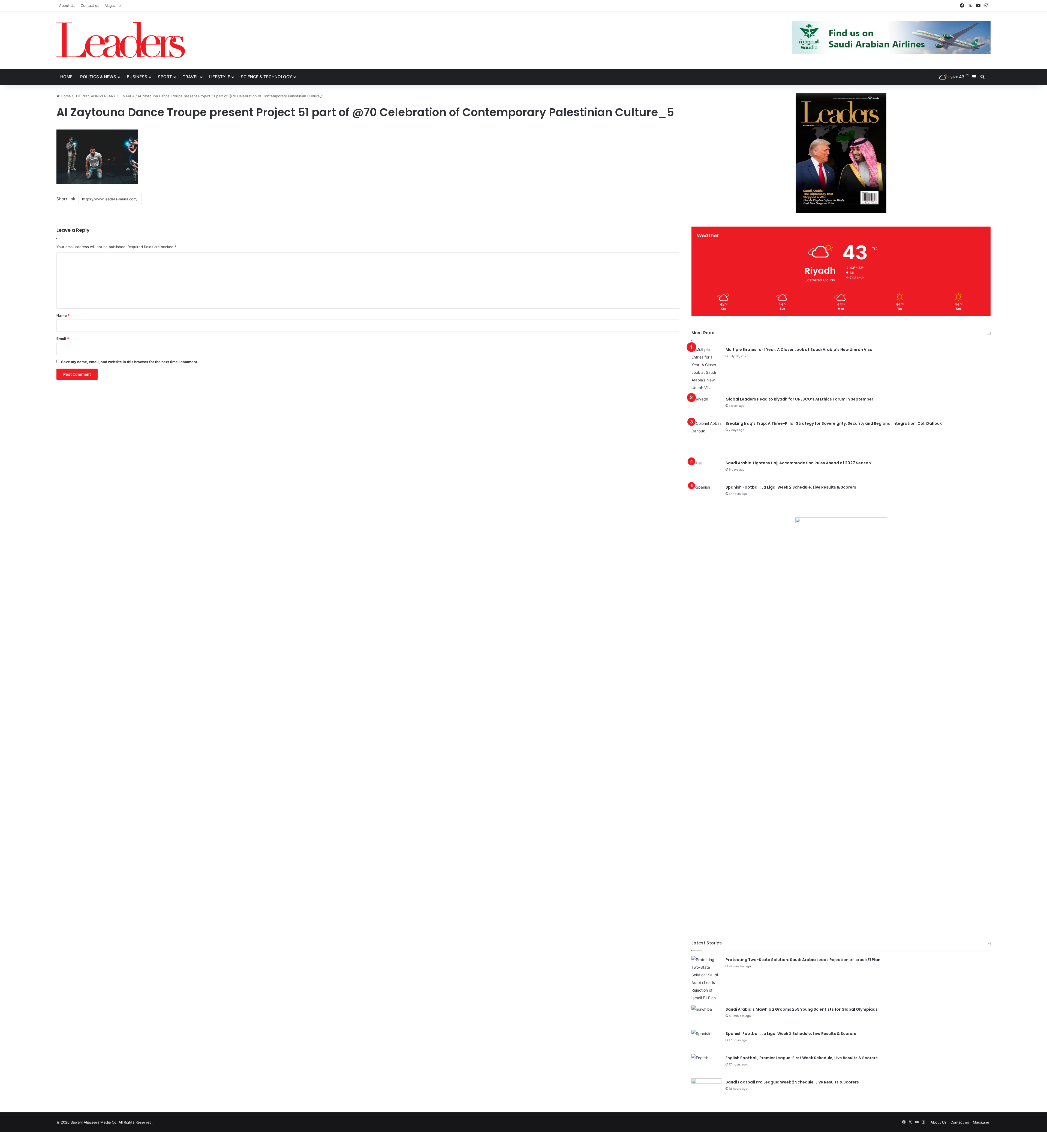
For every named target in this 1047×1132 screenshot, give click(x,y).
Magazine (113, 5)
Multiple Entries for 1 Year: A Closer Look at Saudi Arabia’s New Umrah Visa (799, 349)
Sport (165, 76)
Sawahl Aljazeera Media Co (93, 1122)
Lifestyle (219, 76)
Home (66, 76)
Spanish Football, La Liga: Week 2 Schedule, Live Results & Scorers (791, 487)
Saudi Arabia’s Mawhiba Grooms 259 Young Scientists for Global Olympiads (802, 1009)
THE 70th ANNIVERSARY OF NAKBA (104, 96)
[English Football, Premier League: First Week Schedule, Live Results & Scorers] (706, 1064)
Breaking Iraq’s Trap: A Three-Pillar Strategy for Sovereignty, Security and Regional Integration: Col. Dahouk (834, 423)
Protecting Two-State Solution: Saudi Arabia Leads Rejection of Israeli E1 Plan (803, 959)
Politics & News (98, 76)
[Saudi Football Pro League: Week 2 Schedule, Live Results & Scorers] (706, 1088)
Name (63, 315)
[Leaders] (120, 40)
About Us (67, 5)
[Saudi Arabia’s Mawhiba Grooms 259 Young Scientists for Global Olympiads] (706, 1015)
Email (62, 338)
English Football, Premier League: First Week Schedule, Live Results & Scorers (802, 1058)
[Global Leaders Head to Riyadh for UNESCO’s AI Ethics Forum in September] (706, 405)
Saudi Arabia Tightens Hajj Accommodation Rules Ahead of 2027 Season (798, 463)
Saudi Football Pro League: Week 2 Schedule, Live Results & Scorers (792, 1082)
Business (137, 76)
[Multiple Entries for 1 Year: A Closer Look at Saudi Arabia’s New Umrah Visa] (706, 369)
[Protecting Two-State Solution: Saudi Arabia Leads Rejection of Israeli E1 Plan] (706, 979)
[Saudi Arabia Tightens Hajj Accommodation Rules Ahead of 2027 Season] (706, 469)
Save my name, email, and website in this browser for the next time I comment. (129, 362)
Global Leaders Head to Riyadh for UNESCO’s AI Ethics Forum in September (799, 399)
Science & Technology (266, 76)
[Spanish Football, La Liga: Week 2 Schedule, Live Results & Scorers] (706, 493)
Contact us (90, 5)
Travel (190, 76)
